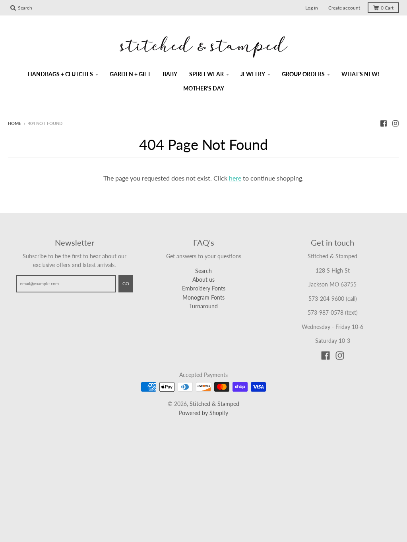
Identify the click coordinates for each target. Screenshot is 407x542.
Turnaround (203, 306)
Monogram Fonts (203, 297)
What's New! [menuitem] (360, 74)
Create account (344, 8)
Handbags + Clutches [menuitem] (60, 74)
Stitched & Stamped (214, 403)
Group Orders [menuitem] (303, 74)
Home (14, 123)
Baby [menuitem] (170, 74)
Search (203, 270)
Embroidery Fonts (203, 288)
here (235, 178)
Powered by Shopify (203, 412)
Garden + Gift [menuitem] (130, 74)
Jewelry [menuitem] (252, 74)
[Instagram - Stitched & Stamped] (395, 123)
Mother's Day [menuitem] (203, 88)
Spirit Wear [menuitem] (206, 74)
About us (203, 279)
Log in (311, 8)
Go (125, 283)
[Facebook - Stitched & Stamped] (383, 123)
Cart (387, 8)
